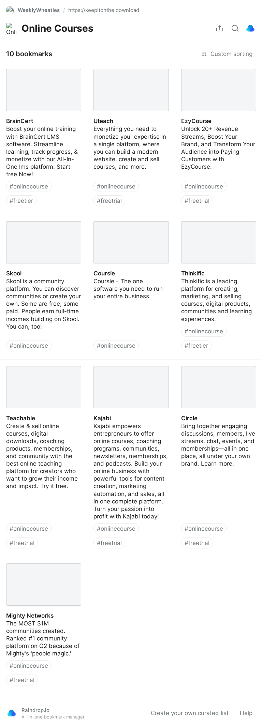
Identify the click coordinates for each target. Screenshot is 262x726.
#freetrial (109, 200)
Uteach (97, 66)
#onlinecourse (29, 186)
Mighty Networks (23, 561)
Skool (7, 218)
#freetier (21, 200)
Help (246, 713)
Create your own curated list (190, 713)
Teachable (14, 363)
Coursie (97, 218)
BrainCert (13, 66)
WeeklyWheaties (39, 10)
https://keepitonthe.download (103, 10)
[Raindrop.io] (250, 28)
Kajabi (95, 363)
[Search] (235, 28)
